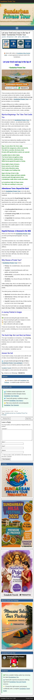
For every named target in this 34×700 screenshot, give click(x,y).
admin (4, 37)
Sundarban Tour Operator (11, 405)
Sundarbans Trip (14, 677)
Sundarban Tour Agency (16, 400)
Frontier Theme (29, 698)
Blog (20, 37)
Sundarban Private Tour (7, 1)
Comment (4, 428)
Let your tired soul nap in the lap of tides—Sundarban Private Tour (16, 34)
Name (3, 442)
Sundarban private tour (10, 413)
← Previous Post (6, 418)
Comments (26, 37)
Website (4, 450)
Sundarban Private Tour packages (12, 363)
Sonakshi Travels (6, 368)
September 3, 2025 (12, 37)
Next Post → (29, 418)
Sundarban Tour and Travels (17, 682)
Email (3, 446)
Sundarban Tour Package (11, 396)
